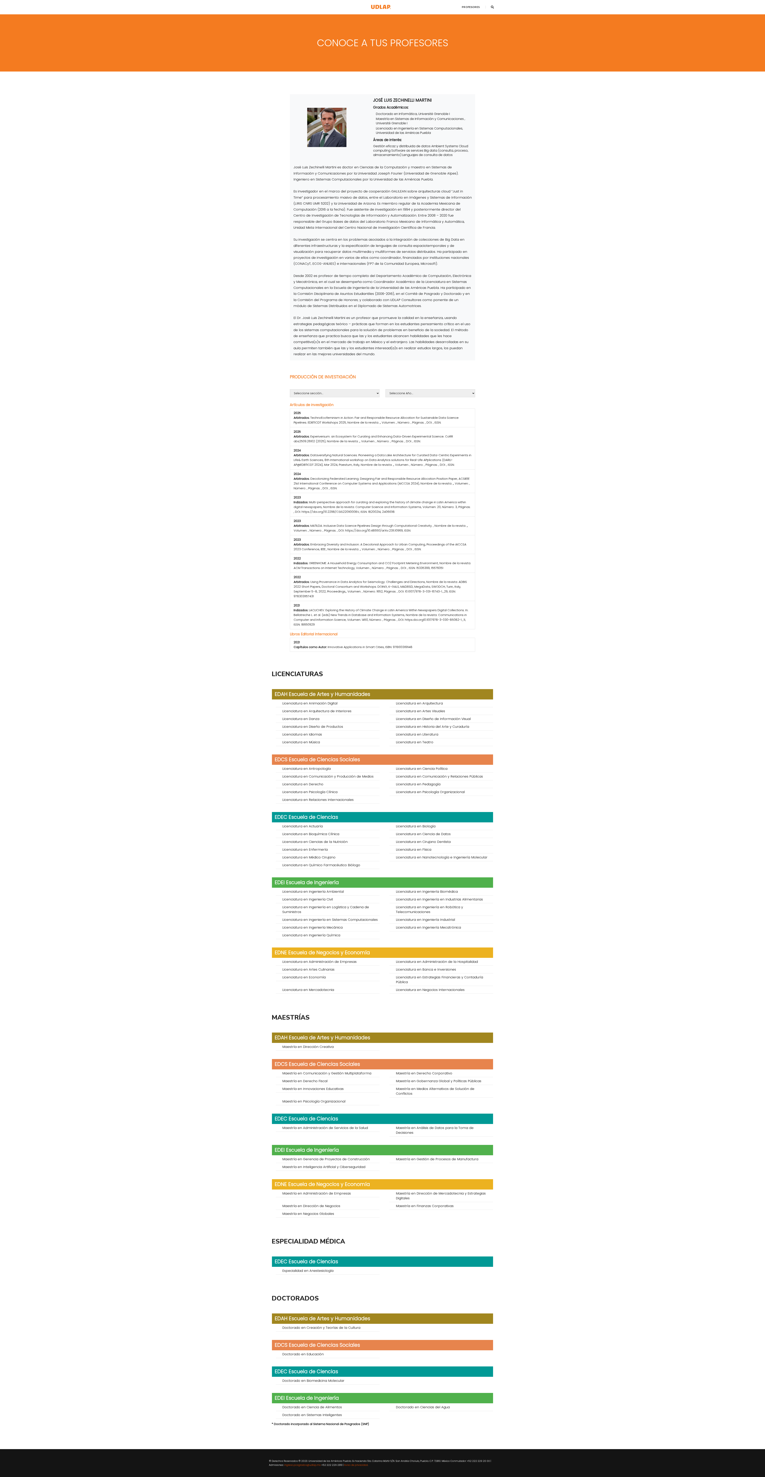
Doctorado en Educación (303, 1354)
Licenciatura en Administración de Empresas (319, 961)
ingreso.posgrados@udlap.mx (302, 1465)
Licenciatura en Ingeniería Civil (307, 899)
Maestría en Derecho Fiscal (305, 1081)
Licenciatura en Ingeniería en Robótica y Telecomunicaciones (429, 909)
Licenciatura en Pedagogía (418, 784)
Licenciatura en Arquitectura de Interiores (316, 711)
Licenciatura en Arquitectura (419, 703)
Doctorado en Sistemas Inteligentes (312, 1414)
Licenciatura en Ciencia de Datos (423, 834)
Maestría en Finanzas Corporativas (425, 1205)
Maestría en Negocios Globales (308, 1213)
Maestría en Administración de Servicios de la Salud (325, 1127)
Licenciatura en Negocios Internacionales (430, 989)
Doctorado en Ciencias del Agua (423, 1407)
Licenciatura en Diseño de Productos (312, 726)
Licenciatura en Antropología (306, 768)
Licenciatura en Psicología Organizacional (430, 791)
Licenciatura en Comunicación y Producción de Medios (328, 776)
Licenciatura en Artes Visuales (420, 711)
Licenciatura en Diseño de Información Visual (433, 718)
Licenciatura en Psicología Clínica (309, 791)
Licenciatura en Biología (415, 826)
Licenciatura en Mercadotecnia (308, 989)
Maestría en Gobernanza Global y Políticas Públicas (438, 1081)
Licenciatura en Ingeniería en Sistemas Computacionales (330, 919)
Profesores (471, 7)
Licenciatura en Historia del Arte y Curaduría (432, 726)
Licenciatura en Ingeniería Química (311, 935)
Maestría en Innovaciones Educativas (313, 1088)
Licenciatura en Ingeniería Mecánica (312, 927)
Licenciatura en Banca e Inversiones (426, 969)
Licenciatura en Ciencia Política (421, 768)
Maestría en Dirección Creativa (308, 1046)
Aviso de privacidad (356, 1465)
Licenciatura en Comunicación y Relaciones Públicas (439, 776)
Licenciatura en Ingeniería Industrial (425, 919)
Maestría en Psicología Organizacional (313, 1101)
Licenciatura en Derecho (302, 784)
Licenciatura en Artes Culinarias (308, 969)
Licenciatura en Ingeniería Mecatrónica (428, 927)
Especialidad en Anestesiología (307, 1270)
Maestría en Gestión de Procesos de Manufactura (437, 1159)
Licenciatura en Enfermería (305, 849)
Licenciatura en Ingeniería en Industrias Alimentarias (439, 899)
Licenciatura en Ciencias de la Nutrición (315, 841)
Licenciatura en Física (413, 849)
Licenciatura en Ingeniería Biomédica (427, 891)
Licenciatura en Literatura (417, 734)
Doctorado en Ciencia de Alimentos (312, 1407)
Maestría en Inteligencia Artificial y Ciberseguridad (323, 1166)
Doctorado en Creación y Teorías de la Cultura (321, 1327)
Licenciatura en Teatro (414, 742)
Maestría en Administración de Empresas (316, 1193)
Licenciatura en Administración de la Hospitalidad (437, 961)
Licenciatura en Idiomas (302, 734)
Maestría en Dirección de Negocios (311, 1205)
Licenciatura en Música (301, 742)
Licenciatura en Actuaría (302, 826)
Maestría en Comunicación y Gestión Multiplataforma (326, 1073)
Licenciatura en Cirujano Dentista (423, 841)
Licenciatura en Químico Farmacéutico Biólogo (321, 865)
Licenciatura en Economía (304, 977)
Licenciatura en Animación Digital (309, 703)
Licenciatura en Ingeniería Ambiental (313, 891)
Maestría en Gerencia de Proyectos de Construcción (326, 1159)
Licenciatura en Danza (300, 718)
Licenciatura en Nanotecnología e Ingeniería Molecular (441, 857)
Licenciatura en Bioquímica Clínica (310, 834)
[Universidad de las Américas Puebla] (381, 7)
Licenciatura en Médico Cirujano (308, 857)
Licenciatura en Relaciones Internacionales (318, 799)
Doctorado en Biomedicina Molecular (313, 1380)
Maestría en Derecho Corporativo (424, 1073)
